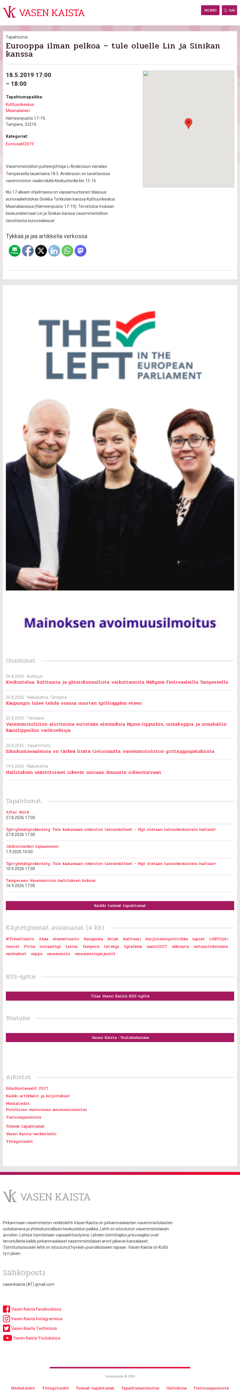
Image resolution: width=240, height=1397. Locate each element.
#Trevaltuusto (20, 939)
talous (72, 946)
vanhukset (16, 954)
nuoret (13, 946)
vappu (36, 954)
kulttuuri (132, 939)
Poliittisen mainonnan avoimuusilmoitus (46, 1110)
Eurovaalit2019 (20, 144)
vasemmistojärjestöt (95, 954)
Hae (232, 10)
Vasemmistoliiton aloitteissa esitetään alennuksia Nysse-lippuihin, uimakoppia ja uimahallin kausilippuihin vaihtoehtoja (116, 727)
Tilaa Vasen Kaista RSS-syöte (120, 996)
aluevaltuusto (66, 939)
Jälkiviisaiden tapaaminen (32, 846)
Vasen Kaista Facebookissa (35, 1309)
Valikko (210, 10)
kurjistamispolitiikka (166, 939)
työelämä (133, 946)
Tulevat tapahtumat (25, 1126)
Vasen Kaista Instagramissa (36, 1318)
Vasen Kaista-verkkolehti (31, 1134)
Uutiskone (176, 1388)
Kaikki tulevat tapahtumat (120, 906)
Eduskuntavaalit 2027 (27, 1088)
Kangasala (93, 939)
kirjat (113, 939)
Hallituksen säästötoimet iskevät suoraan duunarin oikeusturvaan (83, 772)
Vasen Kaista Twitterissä (33, 1328)
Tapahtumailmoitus (140, 1388)
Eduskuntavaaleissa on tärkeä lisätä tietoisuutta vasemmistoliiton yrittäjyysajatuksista (110, 751)
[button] (188, 123)
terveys (111, 946)
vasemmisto (58, 954)
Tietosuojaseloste (23, 1117)
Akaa (43, 939)
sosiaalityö (50, 946)
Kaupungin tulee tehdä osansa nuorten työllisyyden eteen (74, 703)
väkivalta (180, 946)
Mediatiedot (18, 1103)
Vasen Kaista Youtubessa (36, 1338)
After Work (17, 812)
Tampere (91, 946)
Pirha (29, 946)
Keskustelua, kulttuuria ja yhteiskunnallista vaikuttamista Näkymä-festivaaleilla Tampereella (117, 682)
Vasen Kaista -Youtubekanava (120, 1037)
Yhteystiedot (19, 1141)
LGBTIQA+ (219, 939)
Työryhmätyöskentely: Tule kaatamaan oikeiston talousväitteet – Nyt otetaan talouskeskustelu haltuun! (110, 829)
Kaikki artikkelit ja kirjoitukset (38, 1096)
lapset (198, 939)
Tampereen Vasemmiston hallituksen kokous (51, 880)
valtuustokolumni (210, 946)
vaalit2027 (156, 946)
